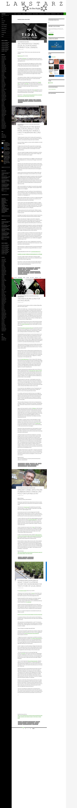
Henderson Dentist (4, 210)
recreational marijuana (27, 724)
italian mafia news (21, 464)
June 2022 (3, 60)
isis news (39, 463)
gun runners (32, 463)
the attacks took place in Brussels (27, 327)
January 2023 (3, 57)
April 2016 (3, 120)
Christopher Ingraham (23, 590)
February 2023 (4, 56)
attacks (25, 359)
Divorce (58, 13)
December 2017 (4, 95)
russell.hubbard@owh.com (35, 251)
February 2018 (4, 295)
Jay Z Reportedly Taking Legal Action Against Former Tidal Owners (28, 45)
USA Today (27, 83)
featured (27, 463)
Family (62, 13)
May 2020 (3, 80)
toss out (33, 593)
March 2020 (3, 285)
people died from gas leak (22, 274)
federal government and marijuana (29, 721)
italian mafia (25, 557)
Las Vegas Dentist (4, 207)
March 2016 (3, 121)
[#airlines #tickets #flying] (51, 61)
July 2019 (3, 290)
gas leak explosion (21, 270)
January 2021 (3, 76)
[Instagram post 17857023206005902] (56, 72)
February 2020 (4, 84)
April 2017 (3, 105)
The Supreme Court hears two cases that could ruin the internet (6, 173)
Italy (33, 527)
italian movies (31, 557)
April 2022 (3, 62)
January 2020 (3, 85)
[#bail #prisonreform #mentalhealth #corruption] (61, 66)
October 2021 (4, 70)
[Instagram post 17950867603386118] (56, 66)
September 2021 (4, 71)
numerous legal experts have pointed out (31, 633)
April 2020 (3, 81)
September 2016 (4, 114)
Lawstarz (4, 13)
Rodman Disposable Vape (5, 209)
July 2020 (3, 79)
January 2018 (3, 94)
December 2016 (4, 110)
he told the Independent (32, 519)
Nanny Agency (4, 198)
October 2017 (4, 300)
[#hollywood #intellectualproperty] (51, 72)
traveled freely (37, 423)
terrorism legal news (34, 464)
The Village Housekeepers (5, 208)
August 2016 (3, 115)
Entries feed (3, 134)
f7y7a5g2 (3, 251)
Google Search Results (5, 205)
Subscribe (51, 34)
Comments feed (4, 338)
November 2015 (4, 126)
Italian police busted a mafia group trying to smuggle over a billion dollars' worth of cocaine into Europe (7, 157)
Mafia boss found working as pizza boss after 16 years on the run (5, 189)
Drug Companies (35, 13)
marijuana (38, 721)
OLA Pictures (3, 204)
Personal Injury (41, 13)
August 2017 (3, 100)
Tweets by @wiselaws (52, 89)
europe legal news (21, 463)
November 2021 (4, 271)
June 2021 (3, 72)
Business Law (48, 13)
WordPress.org (4, 137)
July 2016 (3, 116)
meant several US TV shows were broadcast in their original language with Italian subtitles (30, 536)
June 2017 (3, 305)
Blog (15, 13)
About (6, 51)
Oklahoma (20, 724)
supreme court (35, 724)
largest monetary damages (35, 271)
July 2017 (3, 101)
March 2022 (3, 266)
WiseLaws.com (4, 199)
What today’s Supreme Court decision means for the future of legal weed (30, 584)
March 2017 (3, 106)
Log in (2, 133)
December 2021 (4, 67)
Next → (33, 728)
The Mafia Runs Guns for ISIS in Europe (29, 300)
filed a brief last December (33, 661)
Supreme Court (35, 580)
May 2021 (3, 74)
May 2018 (3, 90)
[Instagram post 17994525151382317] (61, 61)
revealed (35, 89)
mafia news (28, 464)
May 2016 (3, 119)
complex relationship (25, 324)
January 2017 (3, 109)
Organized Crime (29, 13)
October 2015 (4, 128)
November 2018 (4, 89)
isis (36, 463)
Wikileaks (34, 408)
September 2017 (4, 99)
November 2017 (4, 96)
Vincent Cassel (26, 507)
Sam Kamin (23, 653)
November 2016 (4, 111)
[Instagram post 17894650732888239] (51, 66)
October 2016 (4, 315)
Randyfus (3, 51)
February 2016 (4, 123)
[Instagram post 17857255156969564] (61, 72)
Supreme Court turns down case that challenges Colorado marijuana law (30, 614)
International (53, 13)
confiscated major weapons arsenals (35, 370)
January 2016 (3, 124)
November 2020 (4, 77)
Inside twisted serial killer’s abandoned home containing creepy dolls (6, 181)
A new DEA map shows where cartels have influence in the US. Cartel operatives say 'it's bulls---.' (7, 144)
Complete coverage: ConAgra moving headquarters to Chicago (30, 254)
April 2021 (3, 75)
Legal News (19, 13)
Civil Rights (27, 124)
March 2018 (3, 91)
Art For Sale (3, 206)
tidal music (20, 102)
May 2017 (3, 104)
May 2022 (3, 61)
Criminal (23, 13)
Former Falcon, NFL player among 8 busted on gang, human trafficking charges (5, 185)
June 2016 (3, 320)
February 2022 (4, 65)
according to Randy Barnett (36, 638)
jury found (28, 270)
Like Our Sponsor (52, 93)
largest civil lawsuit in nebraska (23, 271)
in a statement (28, 601)
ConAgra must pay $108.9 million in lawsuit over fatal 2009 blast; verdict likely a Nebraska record (29, 130)
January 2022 (3, 66)
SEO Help (3, 203)
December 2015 (4, 125)
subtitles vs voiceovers (22, 558)
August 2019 (3, 86)
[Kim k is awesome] (56, 61)
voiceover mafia (30, 558)
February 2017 (4, 310)
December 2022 (4, 261)
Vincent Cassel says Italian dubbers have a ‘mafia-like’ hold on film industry (30, 492)
